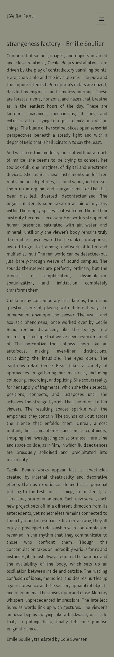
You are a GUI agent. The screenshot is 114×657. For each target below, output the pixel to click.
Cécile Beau (21, 16)
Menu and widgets (101, 24)
